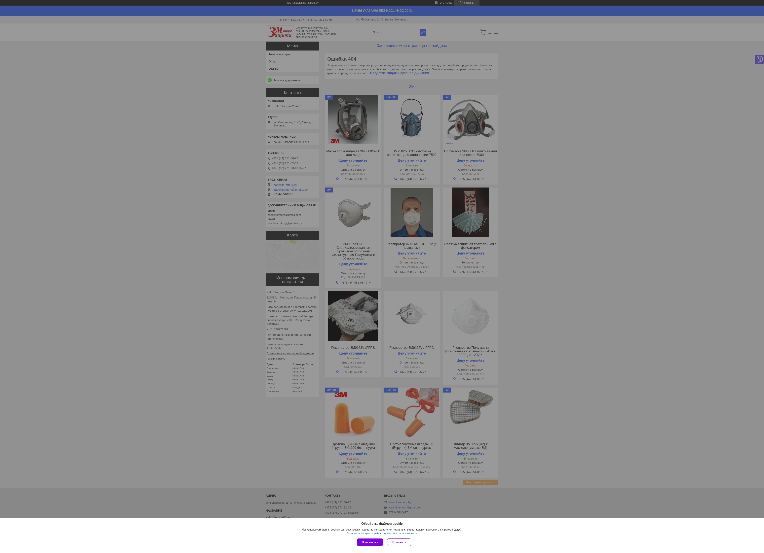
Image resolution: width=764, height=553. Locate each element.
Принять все (370, 542)
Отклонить (399, 542)
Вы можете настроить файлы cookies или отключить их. (381, 533)
